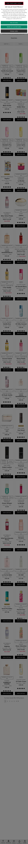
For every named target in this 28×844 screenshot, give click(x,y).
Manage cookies (14, 31)
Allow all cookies (14, 22)
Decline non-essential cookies (14, 27)
